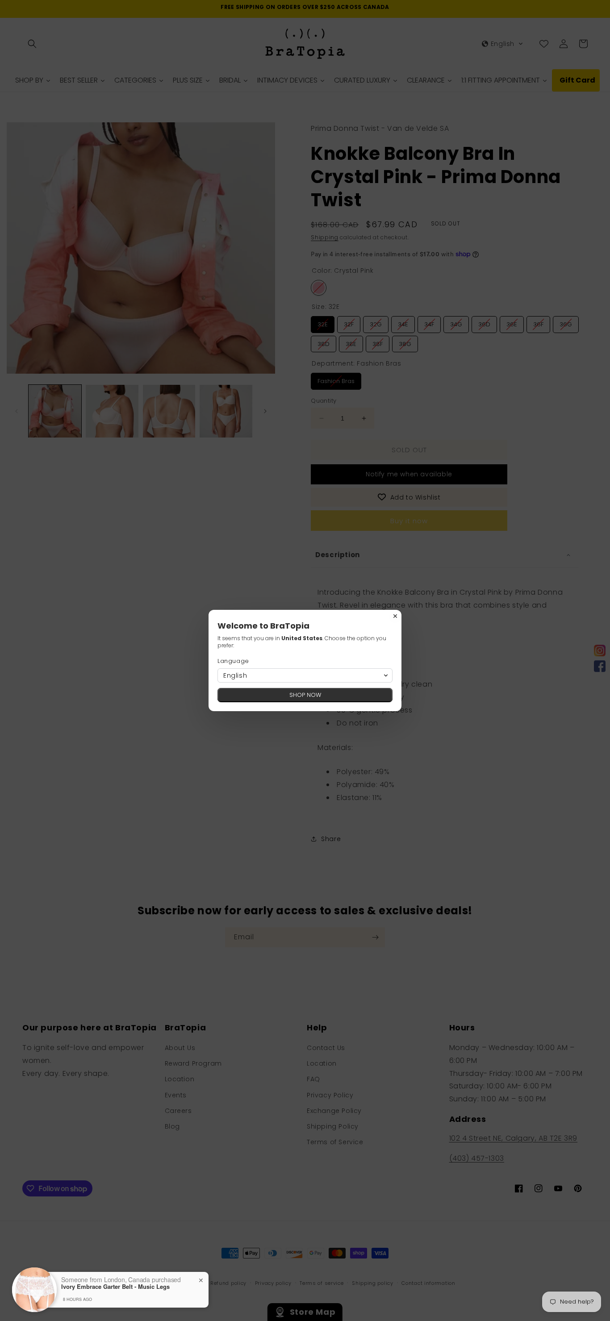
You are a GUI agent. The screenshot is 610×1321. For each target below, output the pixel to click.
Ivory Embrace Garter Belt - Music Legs (115, 1286)
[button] (305, 675)
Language (233, 661)
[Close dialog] (395, 616)
